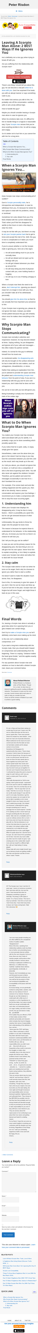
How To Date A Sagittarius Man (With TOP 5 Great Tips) (19, 1278)
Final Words (7, 159)
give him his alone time (18, 299)
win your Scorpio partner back (15, 234)
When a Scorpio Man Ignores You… (14, 147)
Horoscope (9, 672)
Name (4, 1196)
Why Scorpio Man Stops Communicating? (16, 149)
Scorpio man (15, 124)
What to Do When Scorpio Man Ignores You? (17, 152)
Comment (5, 1171)
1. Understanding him (11, 154)
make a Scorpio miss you (19, 632)
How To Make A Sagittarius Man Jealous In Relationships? (20, 1280)
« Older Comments (7, 1154)
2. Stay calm (9, 156)
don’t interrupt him (13, 287)
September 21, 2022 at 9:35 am (18, 718)
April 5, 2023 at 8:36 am (16, 876)
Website (4, 1215)
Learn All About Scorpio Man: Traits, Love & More (17, 1258)
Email (4, 1205)
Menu (20, 11)
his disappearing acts (25, 358)
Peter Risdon (19, 5)
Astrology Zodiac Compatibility (19, 77)
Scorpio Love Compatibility (10, 1270)
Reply (8, 862)
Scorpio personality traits (16, 202)
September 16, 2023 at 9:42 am (21, 928)
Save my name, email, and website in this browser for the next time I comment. (17, 1228)
